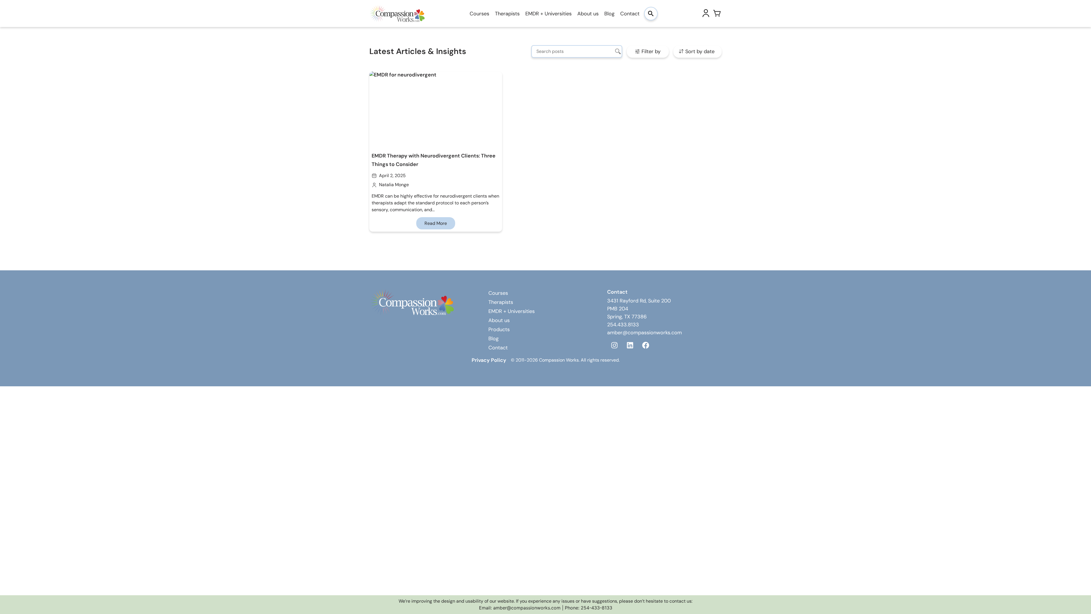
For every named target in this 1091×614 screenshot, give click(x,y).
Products (499, 329)
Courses (479, 13)
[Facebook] (645, 345)
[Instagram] (614, 345)
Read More (435, 223)
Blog (609, 13)
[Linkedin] (630, 345)
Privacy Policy (489, 360)
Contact (630, 13)
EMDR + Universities (548, 13)
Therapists (507, 13)
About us (588, 13)
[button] (648, 51)
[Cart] (717, 13)
